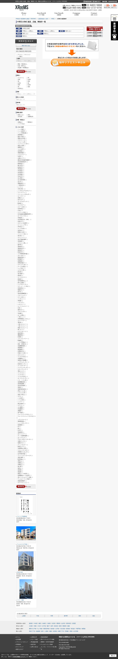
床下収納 (21, 412)
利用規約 (18, 644)
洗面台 (20, 387)
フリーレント (22, 192)
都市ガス (21, 309)
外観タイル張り (23, 353)
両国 (71, 631)
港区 (40, 623)
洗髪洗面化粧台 (23, 389)
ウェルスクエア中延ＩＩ (23, 544)
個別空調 (21, 333)
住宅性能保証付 (23, 161)
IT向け (20, 210)
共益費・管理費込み (23, 67)
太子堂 (44, 626)
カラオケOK (22, 270)
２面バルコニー (23, 324)
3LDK (29, 85)
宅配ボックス (22, 441)
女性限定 (21, 151)
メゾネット (21, 299)
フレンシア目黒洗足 (22, 516)
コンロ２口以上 (23, 356)
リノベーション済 (23, 143)
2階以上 (21, 461)
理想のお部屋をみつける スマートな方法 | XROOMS (76, 637)
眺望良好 (21, 163)
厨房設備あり (22, 262)
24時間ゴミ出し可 (23, 452)
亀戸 (48, 626)
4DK (29, 86)
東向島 (56, 626)
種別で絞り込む (26, 45)
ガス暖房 (21, 407)
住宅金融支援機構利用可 (25, 214)
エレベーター (22, 320)
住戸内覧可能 (22, 453)
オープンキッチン (23, 378)
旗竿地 (20, 244)
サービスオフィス (23, 201)
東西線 (83, 628)
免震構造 (21, 347)
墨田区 (58, 623)
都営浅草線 (46, 628)
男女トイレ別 (22, 391)
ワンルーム (21, 77)
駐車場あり (21, 459)
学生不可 (21, 176)
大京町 (31, 626)
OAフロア (21, 199)
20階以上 (21, 464)
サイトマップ (19, 646)
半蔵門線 (78, 628)
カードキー (21, 196)
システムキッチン (23, 362)
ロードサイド (22, 277)
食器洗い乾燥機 (23, 360)
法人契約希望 (22, 179)
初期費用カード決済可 (24, 475)
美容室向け (21, 288)
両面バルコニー (23, 327)
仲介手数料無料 (23, 239)
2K (18, 81)
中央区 (35, 623)
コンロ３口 (21, 374)
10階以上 (21, 462)
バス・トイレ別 (23, 380)
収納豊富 (21, 425)
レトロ (20, 187)
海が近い (21, 235)
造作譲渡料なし (23, 281)
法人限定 (21, 178)
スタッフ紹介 (34, 639)
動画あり (30, 122)
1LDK (29, 79)
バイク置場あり (23, 342)
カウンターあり (23, 264)
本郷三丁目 (61, 631)
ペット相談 (21, 129)
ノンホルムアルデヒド (24, 190)
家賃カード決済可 (23, 473)
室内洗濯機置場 (23, 293)
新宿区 (31, 623)
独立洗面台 (21, 403)
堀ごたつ (21, 329)
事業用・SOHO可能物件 (47, 642)
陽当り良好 (21, 136)
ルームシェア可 (23, 225)
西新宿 (64, 626)
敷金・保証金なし (22, 64)
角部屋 (20, 470)
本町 (80, 616)
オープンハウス (23, 216)
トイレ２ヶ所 (22, 392)
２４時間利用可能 (23, 253)
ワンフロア (21, 205)
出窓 (20, 308)
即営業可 (21, 259)
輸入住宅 (21, 165)
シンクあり (21, 268)
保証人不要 (21, 145)
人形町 (46, 631)
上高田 (24, 616)
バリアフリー (22, 154)
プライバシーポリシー (22, 642)
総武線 (52, 628)
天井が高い (21, 189)
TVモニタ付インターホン (25, 439)
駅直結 (20, 203)
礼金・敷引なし (22, 65)
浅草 (52, 626)
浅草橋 (55, 631)
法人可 (20, 181)
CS (19, 426)
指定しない (21, 114)
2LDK (19, 83)
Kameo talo (20, 572)
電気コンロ (21, 371)
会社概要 (18, 639)
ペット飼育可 (22, 131)
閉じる (113, 655)
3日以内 (20, 116)
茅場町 (67, 631)
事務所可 (21, 147)
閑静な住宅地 (22, 138)
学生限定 (21, 170)
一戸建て (20, 56)
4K (18, 86)
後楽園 (38, 631)
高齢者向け (21, 183)
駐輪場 (20, 340)
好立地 (20, 271)
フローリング (22, 295)
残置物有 (21, 261)
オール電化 (21, 315)
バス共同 (21, 398)
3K (28, 83)
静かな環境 (21, 282)
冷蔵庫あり (21, 358)
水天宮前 (75, 631)
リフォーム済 (22, 142)
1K (28, 77)
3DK (19, 85)
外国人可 (21, 221)
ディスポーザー (23, 365)
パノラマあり (21, 124)
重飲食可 (21, 246)
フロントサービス (23, 450)
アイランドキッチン (24, 367)
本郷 (35, 626)
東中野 (66, 616)
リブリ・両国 (20, 600)
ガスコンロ (21, 355)
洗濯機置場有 (22, 346)
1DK (19, 79)
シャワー (21, 401)
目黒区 (74, 623)
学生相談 (21, 174)
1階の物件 (21, 457)
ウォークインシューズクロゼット (26, 417)
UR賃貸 (20, 217)
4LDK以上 (20, 88)
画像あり (20, 122)
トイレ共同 (21, 400)
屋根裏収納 (21, 421)
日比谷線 (62, 628)
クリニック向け (23, 212)
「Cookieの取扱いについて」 (19, 656)
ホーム (18, 637)
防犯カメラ (21, 446)
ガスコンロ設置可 (23, 223)
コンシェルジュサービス (25, 455)
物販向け (21, 290)
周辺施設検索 (34, 642)
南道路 (20, 472)
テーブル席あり (23, 266)
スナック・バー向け (24, 286)
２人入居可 (21, 149)
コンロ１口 (21, 373)
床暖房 (20, 410)
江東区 (49, 623)
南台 (94, 616)
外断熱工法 (21, 351)
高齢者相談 (21, 152)
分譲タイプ (21, 158)
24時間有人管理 (23, 448)
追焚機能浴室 (22, 382)
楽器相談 (21, 134)
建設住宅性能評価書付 (24, 160)
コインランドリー (23, 338)
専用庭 (20, 300)
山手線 (57, 628)
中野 (52, 616)
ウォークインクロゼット (25, 414)
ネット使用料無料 (23, 435)
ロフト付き (21, 297)
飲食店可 (21, 167)
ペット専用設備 (23, 133)
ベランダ (21, 302)
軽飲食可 (21, 250)
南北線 (73, 628)
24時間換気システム (24, 318)
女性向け (21, 230)
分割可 (20, 156)
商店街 (20, 275)
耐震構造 (21, 349)
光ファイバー (22, 434)
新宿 (60, 626)
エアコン (21, 405)
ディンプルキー (23, 444)
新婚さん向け (22, 232)
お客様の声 (34, 637)
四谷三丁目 (32, 631)
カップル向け (22, 228)
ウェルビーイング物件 (24, 479)
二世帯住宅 (21, 185)
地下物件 (21, 273)
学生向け (21, 226)
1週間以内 (30, 116)
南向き (20, 468)
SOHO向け (21, 208)
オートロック (22, 437)
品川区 (63, 623)
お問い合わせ (34, 646)
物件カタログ (19, 649)
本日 (29, 114)
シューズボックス (23, 423)
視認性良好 (21, 257)
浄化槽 (20, 313)
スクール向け (22, 207)
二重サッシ (21, 317)
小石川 (39, 626)
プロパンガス (22, 311)
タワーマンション (23, 482)
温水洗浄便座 (22, 385)
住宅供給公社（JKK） (24, 219)
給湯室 (20, 337)
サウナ (20, 396)
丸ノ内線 (39, 628)
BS (19, 428)
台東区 (44, 623)
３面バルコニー (23, 326)
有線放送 (21, 432)
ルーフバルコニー (23, 306)
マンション (27, 54)
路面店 (20, 279)
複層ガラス (21, 443)
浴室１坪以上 (22, 394)
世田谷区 (68, 623)
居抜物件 (21, 241)
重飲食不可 (21, 248)
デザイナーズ (22, 140)
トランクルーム (23, 419)
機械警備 (21, 335)
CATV (20, 430)
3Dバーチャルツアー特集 (25, 477)
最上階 (20, 466)
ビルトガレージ (23, 331)
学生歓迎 (21, 172)
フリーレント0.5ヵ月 (24, 194)
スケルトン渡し (23, 243)
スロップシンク (23, 369)
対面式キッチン (23, 364)
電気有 (20, 322)
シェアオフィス (23, 284)
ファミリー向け (23, 234)
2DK (29, 81)
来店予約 (33, 644)
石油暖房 (21, 409)
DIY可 (20, 291)
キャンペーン (22, 237)
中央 (38, 616)
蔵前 (68, 626)
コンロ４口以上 (23, 376)
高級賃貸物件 (22, 481)
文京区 (53, 623)
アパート (20, 54)
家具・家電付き (23, 344)
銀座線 (68, 628)
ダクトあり (21, 255)
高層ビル (21, 198)
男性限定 (21, 169)
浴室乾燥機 (21, 383)
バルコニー (21, 304)
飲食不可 (21, 252)
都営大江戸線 (32, 628)
